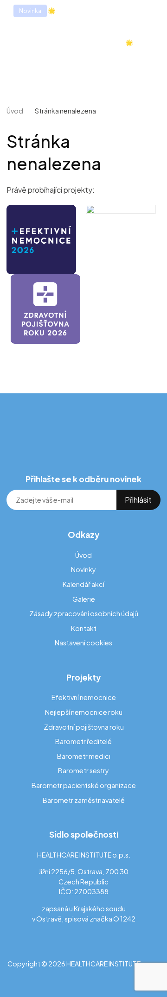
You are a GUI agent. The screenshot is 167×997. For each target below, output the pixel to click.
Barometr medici (83, 756)
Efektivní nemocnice (83, 697)
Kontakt (83, 628)
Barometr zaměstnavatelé (84, 800)
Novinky (83, 569)
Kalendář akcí (83, 584)
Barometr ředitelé (83, 741)
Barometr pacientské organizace (84, 785)
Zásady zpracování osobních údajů (83, 613)
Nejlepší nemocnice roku (83, 712)
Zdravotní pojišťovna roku (84, 727)
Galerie (83, 599)
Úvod (14, 111)
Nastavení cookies (83, 642)
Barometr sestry (83, 770)
